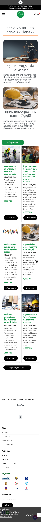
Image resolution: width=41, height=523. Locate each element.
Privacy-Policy (8, 440)
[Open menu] (3, 14)
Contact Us (6, 436)
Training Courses (9, 463)
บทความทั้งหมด (12, 399)
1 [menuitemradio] (20, 417)
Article (4, 455)
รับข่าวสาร (7, 505)
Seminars (5, 459)
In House (5, 467)
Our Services (7, 444)
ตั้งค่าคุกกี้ (29, 515)
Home (3, 399)
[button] (35, 14)
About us (5, 432)
